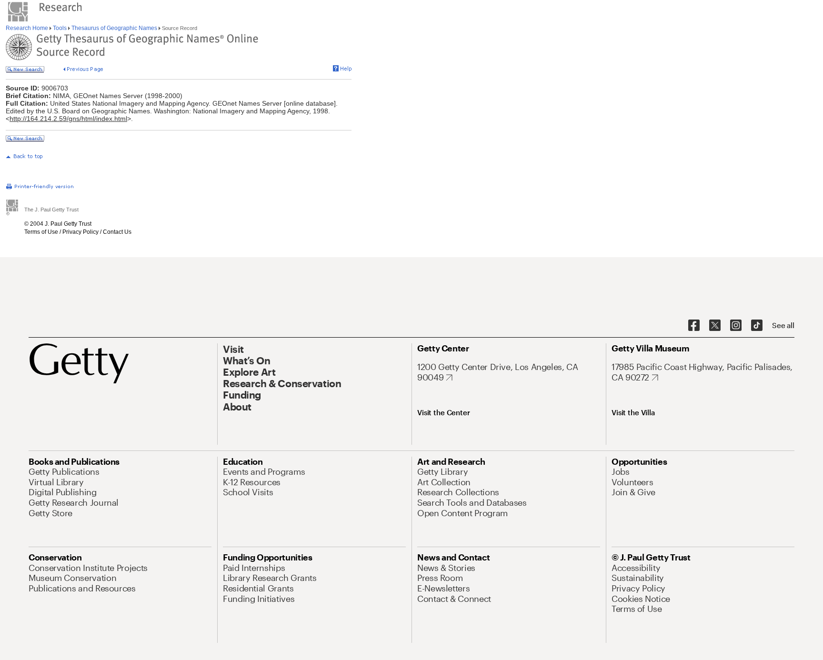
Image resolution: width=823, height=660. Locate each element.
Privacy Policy (80, 232)
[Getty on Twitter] (715, 325)
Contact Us (117, 232)
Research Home (28, 28)
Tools (59, 28)
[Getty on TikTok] (757, 325)
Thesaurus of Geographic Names (114, 28)
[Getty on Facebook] (694, 325)
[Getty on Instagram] (736, 325)
